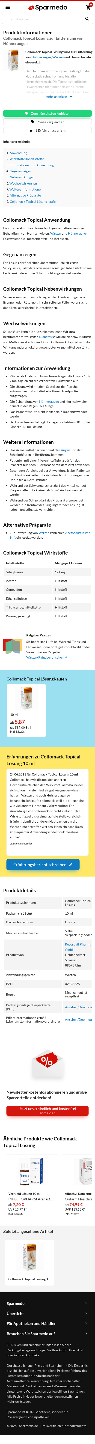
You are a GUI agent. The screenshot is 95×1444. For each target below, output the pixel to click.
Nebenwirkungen (22, 177)
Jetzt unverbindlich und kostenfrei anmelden (47, 1110)
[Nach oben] (87, 1433)
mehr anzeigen (56, 96)
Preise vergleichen (50, 122)
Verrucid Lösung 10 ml (24, 1194)
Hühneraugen (41, 57)
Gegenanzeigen (20, 171)
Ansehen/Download (79, 1007)
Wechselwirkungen (23, 183)
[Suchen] (86, 19)
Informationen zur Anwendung (32, 165)
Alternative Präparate (25, 195)
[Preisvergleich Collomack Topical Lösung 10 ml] (26, 698)
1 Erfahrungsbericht (50, 130)
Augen (65, 450)
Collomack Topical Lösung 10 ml (29, 1279)
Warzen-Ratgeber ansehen (45, 657)
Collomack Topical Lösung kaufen (33, 201)
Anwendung (18, 153)
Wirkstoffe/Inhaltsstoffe (26, 159)
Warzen (58, 57)
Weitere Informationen (25, 189)
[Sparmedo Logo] (48, 7)
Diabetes (45, 337)
